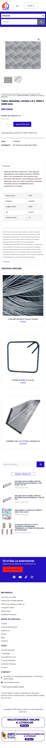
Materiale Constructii (21, 94)
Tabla (14, 95)
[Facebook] (14, 577)
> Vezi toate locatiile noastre (12, 687)
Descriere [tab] (6, 166)
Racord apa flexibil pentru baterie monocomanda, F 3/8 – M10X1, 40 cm (29, 483)
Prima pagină (6, 94)
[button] (17, 5)
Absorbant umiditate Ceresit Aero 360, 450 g (28, 511)
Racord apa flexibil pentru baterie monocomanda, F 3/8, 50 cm (29, 497)
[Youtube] (20, 577)
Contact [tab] (6, 261)
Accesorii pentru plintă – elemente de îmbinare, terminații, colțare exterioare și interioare (29, 527)
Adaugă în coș (22, 124)
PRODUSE (6, 16)
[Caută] (41, 22)
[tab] (23, 16)
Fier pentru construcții (22, 145)
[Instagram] (32, 577)
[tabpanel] (23, 213)
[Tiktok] (26, 577)
